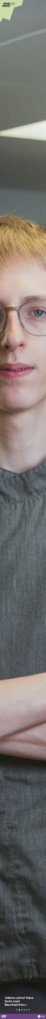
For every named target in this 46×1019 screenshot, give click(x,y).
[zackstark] (3, 1017)
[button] (17, 1009)
